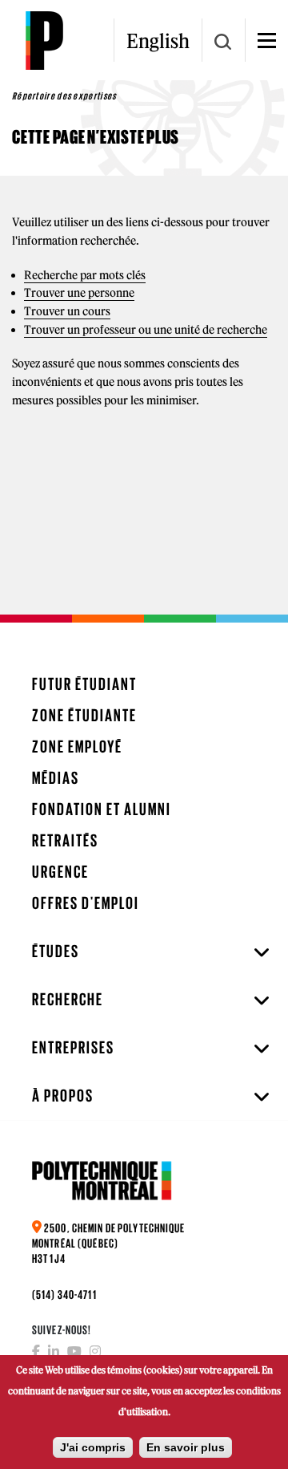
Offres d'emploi (85, 903)
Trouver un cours (67, 311)
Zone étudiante (84, 715)
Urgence (60, 871)
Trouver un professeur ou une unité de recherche (145, 330)
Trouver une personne (79, 293)
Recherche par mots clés (85, 275)
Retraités (65, 840)
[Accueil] (44, 40)
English (158, 41)
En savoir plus (185, 1447)
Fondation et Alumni (101, 809)
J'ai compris (93, 1447)
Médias (55, 778)
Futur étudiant (84, 684)
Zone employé (77, 746)
